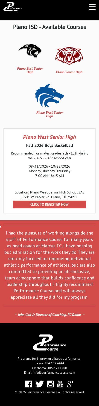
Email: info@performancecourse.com (49, 372)
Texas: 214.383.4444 (49, 363)
